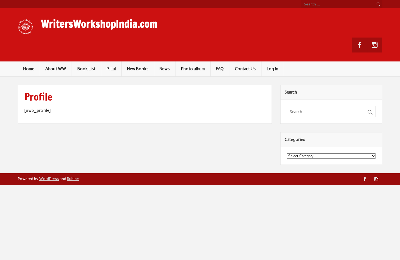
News (164, 68)
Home (28, 68)
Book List (86, 68)
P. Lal (111, 68)
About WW (55, 68)
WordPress (49, 179)
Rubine (73, 179)
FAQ (220, 68)
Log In (272, 68)
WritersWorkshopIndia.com (99, 24)
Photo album (193, 68)
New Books (138, 68)
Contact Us (245, 68)
